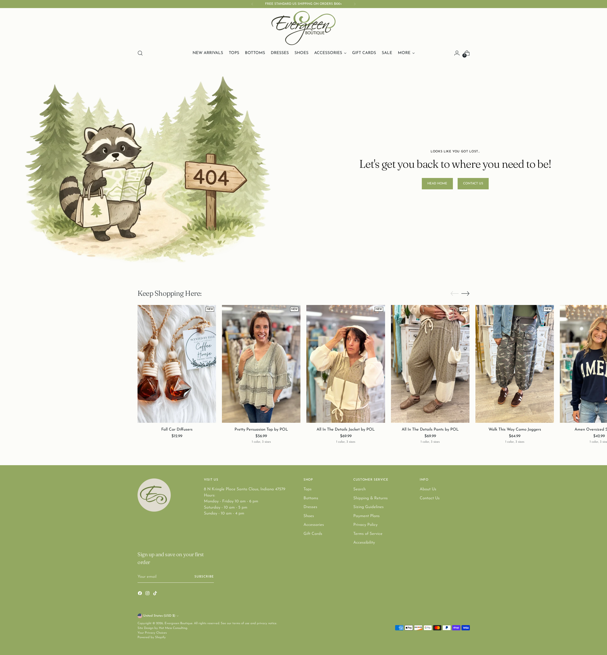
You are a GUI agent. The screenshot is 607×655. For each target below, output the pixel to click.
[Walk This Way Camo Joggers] (514, 364)
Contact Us (430, 498)
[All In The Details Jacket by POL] (345, 364)
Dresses (310, 507)
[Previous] (252, 4)
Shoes (309, 516)
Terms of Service (367, 534)
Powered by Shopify (152, 637)
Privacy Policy (365, 525)
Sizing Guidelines (368, 507)
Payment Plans (366, 516)
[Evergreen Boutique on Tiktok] (155, 594)
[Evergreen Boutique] (303, 28)
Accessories (314, 525)
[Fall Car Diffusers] (177, 364)
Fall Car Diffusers (177, 430)
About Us (428, 489)
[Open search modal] (140, 53)
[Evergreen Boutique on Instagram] (148, 594)
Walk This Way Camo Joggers (514, 430)
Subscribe (204, 576)
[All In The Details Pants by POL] (430, 364)
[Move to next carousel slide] (465, 293)
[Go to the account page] (457, 53)
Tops (308, 489)
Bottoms (311, 498)
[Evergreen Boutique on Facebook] (140, 594)
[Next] (354, 4)
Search (359, 489)
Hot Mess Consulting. (173, 628)
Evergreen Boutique (179, 623)
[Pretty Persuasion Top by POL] (261, 364)
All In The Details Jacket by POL (346, 430)
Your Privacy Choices (152, 632)
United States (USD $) (159, 615)
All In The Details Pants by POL (430, 430)
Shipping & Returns (370, 498)
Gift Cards (313, 534)
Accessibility (364, 543)
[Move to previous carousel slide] (455, 294)
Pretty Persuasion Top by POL (261, 430)
